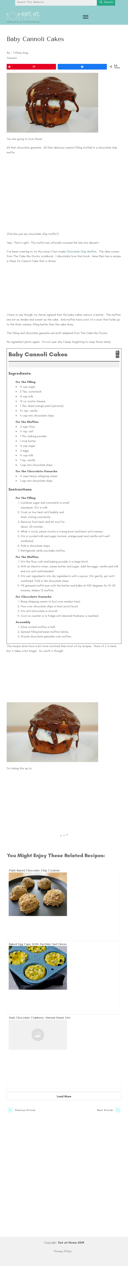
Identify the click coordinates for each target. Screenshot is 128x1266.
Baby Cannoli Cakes (35, 39)
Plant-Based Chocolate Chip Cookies (63, 903)
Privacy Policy (63, 1251)
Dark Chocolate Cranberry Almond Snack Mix (64, 1051)
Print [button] (117, 355)
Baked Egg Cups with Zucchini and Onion (63, 977)
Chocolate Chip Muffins (81, 251)
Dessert (12, 58)
